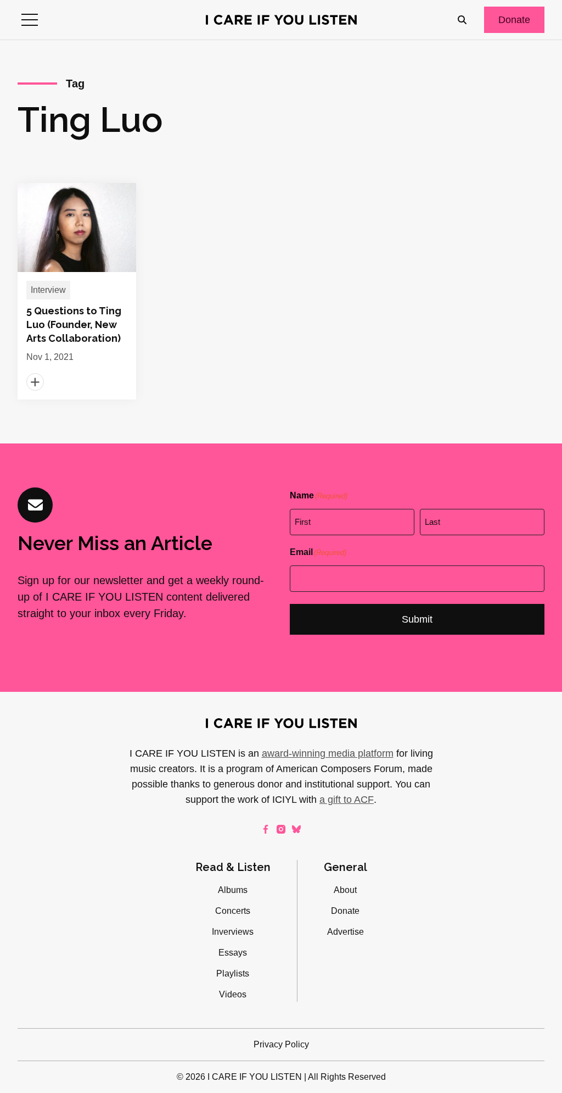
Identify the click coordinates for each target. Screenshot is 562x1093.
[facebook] (265, 829)
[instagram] (281, 829)
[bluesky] (296, 829)
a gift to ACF (346, 799)
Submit (417, 619)
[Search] (462, 20)
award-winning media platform (328, 753)
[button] (30, 20)
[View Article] (77, 291)
